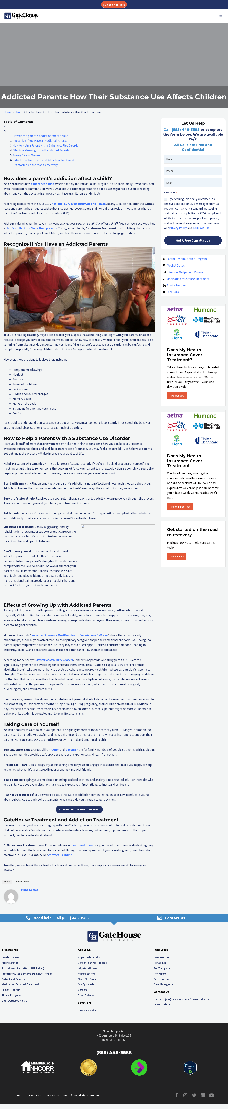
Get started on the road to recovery (35, 165)
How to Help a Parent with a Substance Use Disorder (46, 145)
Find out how (177, 556)
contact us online (60, 855)
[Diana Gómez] (11, 896)
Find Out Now (177, 395)
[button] (114, 4)
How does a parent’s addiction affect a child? (41, 136)
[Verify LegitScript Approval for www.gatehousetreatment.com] (190, 1067)
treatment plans (81, 845)
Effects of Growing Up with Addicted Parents (41, 150)
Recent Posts (22, 881)
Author (7, 881)
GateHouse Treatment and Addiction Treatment (43, 160)
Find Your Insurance (180, 506)
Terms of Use (201, 228)
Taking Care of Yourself (27, 155)
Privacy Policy (178, 228)
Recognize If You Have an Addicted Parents (40, 141)
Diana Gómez (29, 890)
